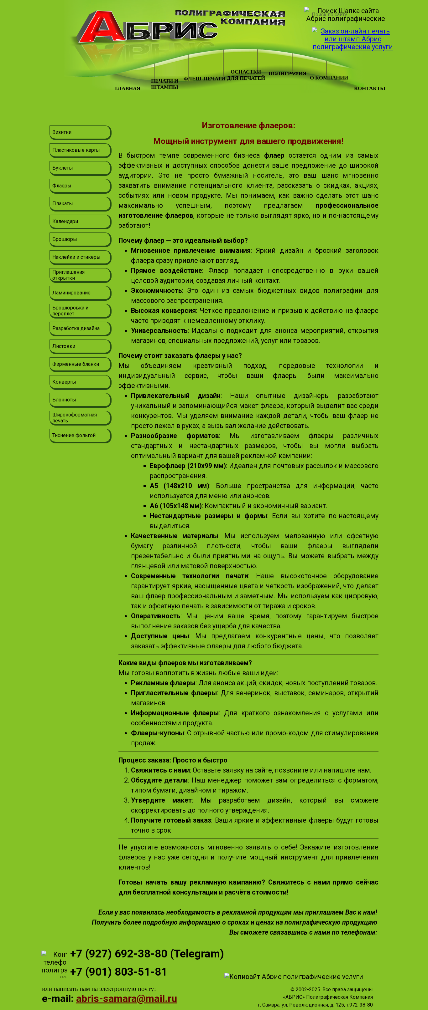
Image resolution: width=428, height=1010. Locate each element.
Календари (65, 221)
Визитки (61, 132)
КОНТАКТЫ (369, 88)
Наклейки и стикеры (76, 257)
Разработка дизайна (76, 328)
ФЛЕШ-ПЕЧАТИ (204, 79)
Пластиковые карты (76, 150)
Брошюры (64, 239)
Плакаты (62, 204)
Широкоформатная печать (74, 418)
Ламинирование (71, 293)
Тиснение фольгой (74, 435)
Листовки (63, 346)
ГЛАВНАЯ (127, 88)
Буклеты (62, 168)
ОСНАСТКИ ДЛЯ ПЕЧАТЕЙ (246, 75)
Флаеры (61, 186)
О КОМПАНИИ (329, 78)
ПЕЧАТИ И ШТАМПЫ (164, 84)
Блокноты (64, 400)
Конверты (64, 382)
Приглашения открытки (68, 275)
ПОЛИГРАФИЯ (287, 73)
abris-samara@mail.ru (126, 998)
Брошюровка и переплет (70, 311)
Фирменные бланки (75, 364)
